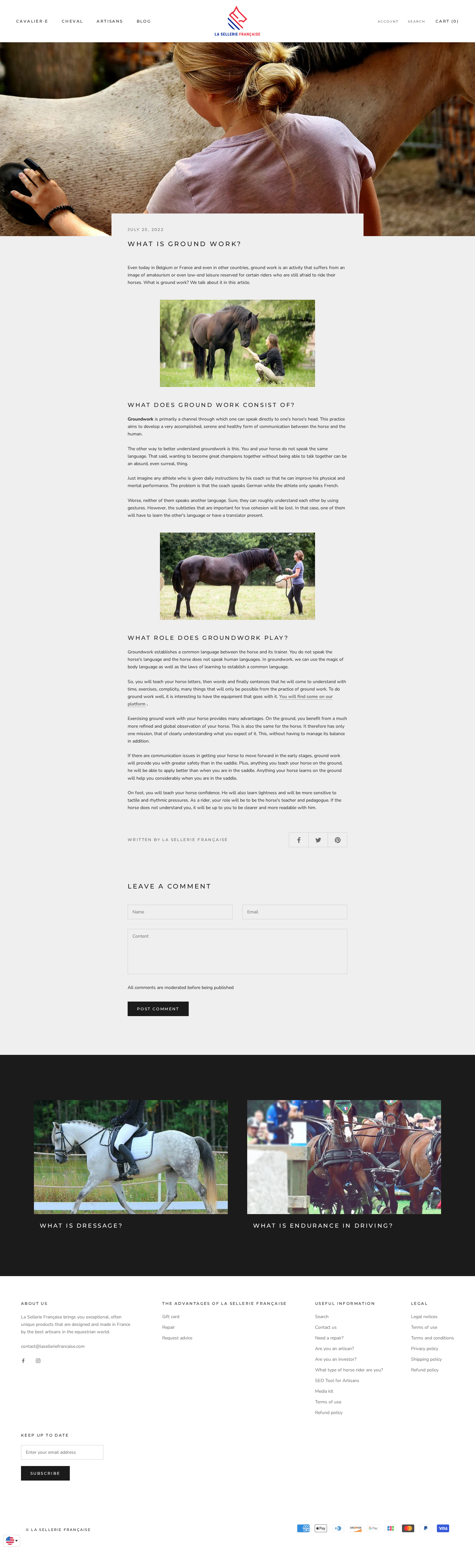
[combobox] (11, 1541)
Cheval (72, 21)
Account (388, 21)
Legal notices (424, 1317)
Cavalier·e (32, 21)
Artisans (110, 21)
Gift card (170, 1317)
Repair (168, 1327)
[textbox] (11, 1540)
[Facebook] (23, 1360)
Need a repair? (329, 1338)
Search (416, 21)
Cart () (447, 21)
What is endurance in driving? (323, 1225)
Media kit (324, 1391)
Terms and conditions (432, 1338)
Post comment (158, 1008)
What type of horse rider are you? (349, 1370)
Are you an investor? (335, 1359)
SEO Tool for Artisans (337, 1381)
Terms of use (328, 1402)
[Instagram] (38, 1360)
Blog (144, 21)
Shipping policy (426, 1359)
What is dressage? (81, 1225)
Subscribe (45, 1473)
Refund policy (329, 1413)
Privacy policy (424, 1349)
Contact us (326, 1327)
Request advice (177, 1338)
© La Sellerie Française (58, 1529)
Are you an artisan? (334, 1349)
